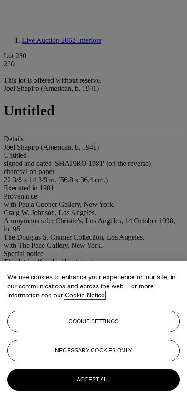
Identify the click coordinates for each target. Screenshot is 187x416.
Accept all (93, 379)
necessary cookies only (93, 350)
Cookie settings (93, 321)
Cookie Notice (85, 295)
